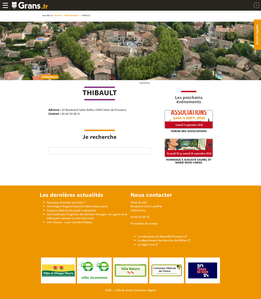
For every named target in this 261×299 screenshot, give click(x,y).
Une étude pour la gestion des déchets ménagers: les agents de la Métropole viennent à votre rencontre (87, 216)
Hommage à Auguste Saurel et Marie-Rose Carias (77, 206)
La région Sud (146, 244)
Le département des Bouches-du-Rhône (162, 240)
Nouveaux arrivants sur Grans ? (66, 202)
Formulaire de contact (144, 223)
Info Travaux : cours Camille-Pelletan (69, 222)
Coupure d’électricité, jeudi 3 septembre (71, 210)
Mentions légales (145, 290)
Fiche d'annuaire (71, 15)
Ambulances (49, 76)
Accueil (58, 15)
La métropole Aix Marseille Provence (160, 236)
